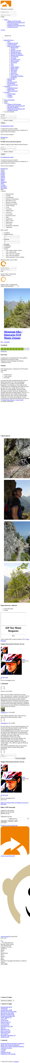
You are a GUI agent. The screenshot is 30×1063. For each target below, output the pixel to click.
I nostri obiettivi (11, 94)
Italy (2, 342)
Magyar (3, 179)
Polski (2, 183)
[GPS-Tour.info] (15, 6)
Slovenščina (4, 188)
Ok (2, 964)
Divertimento (7, 245)
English (3, 174)
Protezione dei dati (5, 1052)
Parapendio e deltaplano (17, 76)
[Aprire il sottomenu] (14, 40)
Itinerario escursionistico (17, 55)
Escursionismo (14, 56)
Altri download (5, 936)
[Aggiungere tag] (15, 818)
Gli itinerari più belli (12, 43)
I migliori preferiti (12, 44)
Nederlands (4, 182)
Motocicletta (14, 70)
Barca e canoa (14, 74)
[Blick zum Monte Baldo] (15, 541)
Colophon (10, 97)
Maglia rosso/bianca (12, 91)
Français (3, 177)
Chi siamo (7, 92)
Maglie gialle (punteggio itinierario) (10, 1045)
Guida (6, 19)
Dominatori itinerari (12, 88)
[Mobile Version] (4, 351)
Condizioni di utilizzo (6, 1048)
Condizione (7, 247)
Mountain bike (14, 47)
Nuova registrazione (9, 100)
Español (3, 176)
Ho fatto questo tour (8, 942)
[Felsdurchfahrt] (15, 500)
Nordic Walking (15, 67)
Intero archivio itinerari (13, 46)
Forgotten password (12, 27)
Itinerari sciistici (15, 61)
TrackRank (7, 233)
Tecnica (6, 248)
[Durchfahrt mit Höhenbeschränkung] (15, 458)
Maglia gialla (10, 89)
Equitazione (14, 77)
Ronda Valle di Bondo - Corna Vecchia (13, 400)
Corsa (12, 65)
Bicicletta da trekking (16, 53)
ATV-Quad (14, 71)
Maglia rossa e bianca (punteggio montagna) (12, 1046)
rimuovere (10, 821)
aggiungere (4, 821)
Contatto (9, 95)
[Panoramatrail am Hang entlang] (15, 583)
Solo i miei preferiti (11, 252)
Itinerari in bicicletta (16, 50)
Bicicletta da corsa (15, 52)
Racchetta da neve (15, 59)
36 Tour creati (4, 677)
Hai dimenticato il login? (7, 126)
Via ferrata (13, 58)
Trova (8, 41)
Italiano (3, 180)
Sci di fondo (14, 62)
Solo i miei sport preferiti (12, 255)
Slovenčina (3, 186)
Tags (10, 816)
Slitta (12, 64)
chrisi (23, 659)
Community (7, 86)
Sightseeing (14, 73)
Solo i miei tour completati (13, 253)
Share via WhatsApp (16, 802)
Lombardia (7, 342)
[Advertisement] (15, 417)
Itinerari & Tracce (9, 40)
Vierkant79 (3, 712)
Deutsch (3, 173)
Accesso (3, 30)
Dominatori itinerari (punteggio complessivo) (12, 1043)
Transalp (13, 49)
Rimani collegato (8, 120)
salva (16, 821)
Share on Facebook (6, 802)
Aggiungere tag (5, 816)
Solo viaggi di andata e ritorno (14, 250)
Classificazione (14, 284)
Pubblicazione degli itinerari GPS (16, 22)
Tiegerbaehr (4, 723)
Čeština (3, 171)
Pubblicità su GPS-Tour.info (8, 1054)
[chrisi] (11, 661)
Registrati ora (4, 137)
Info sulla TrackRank (12, 24)
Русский (3, 185)
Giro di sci (9, 212)
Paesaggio (6, 244)
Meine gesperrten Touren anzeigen (15, 257)
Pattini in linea (14, 68)
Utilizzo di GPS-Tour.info (14, 21)
